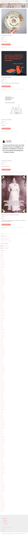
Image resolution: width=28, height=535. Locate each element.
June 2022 (2, 323)
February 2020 (3, 365)
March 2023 (2, 309)
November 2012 (3, 487)
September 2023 (3, 300)
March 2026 (2, 258)
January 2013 (2, 484)
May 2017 (2, 415)
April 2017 (2, 416)
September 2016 (3, 427)
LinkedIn (6, 518)
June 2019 (2, 377)
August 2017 (2, 410)
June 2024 (2, 288)
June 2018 (2, 395)
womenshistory (3, 228)
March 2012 (2, 499)
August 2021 (2, 338)
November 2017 (3, 406)
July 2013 (2, 475)
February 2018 (3, 401)
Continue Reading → (6, 44)
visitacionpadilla (20, 227)
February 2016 (3, 436)
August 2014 (2, 457)
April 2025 (2, 273)
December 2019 (3, 368)
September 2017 (3, 409)
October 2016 (2, 425)
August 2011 (2, 510)
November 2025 (3, 264)
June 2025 (2, 270)
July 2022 (2, 321)
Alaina (3, 38)
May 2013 (2, 478)
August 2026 (2, 252)
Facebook (6, 524)
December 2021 (3, 332)
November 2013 (3, 469)
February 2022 (3, 329)
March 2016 (2, 434)
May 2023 (2, 306)
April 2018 (2, 398)
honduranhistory (11, 227)
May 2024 (2, 290)
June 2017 (2, 413)
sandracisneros (14, 172)
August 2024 (2, 285)
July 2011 (2, 511)
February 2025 (3, 276)
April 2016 (2, 433)
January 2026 (2, 261)
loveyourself (6, 131)
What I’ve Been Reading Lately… (5, 239)
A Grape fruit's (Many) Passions (9, 1)
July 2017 (2, 412)
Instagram (6, 522)
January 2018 (2, 403)
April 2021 (2, 344)
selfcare (9, 131)
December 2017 (3, 404)
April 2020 (2, 362)
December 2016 (3, 422)
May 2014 (2, 460)
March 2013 (2, 481)
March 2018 (2, 400)
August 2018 (2, 392)
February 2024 (3, 294)
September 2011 (3, 508)
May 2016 (2, 431)
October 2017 (2, 407)
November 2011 (3, 505)
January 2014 (2, 466)
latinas (17, 227)
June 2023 (2, 305)
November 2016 (3, 424)
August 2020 (2, 356)
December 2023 (3, 296)
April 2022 (2, 326)
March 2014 (2, 463)
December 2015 (3, 439)
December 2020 (3, 350)
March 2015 (2, 448)
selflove (11, 131)
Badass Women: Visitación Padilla (10, 215)
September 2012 (3, 490)
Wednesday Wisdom (6, 35)
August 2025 (2, 267)
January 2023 (2, 312)
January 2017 (2, 421)
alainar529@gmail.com (7, 527)
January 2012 (2, 502)
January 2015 (2, 451)
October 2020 (2, 353)
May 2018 (2, 397)
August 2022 (2, 320)
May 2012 (2, 496)
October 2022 (2, 317)
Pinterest (6, 520)
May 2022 (2, 324)
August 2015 (2, 445)
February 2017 (3, 419)
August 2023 (2, 302)
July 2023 (2, 303)
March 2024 (2, 293)
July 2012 (2, 493)
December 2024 (3, 279)
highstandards (6, 172)
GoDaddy (25, 533)
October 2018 (2, 389)
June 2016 (2, 430)
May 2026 (2, 255)
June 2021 (2, 341)
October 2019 (2, 371)
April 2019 (2, 380)
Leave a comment (4, 39)
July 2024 (2, 287)
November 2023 (3, 297)
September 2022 (3, 318)
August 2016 (2, 428)
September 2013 (3, 472)
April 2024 (2, 291)
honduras (14, 227)
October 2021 (2, 335)
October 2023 (2, 299)
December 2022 (3, 314)
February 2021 (3, 347)
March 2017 (2, 418)
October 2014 (2, 454)
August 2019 (2, 374)
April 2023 (2, 308)
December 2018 (3, 386)
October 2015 (2, 442)
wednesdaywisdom (15, 131)
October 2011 (2, 507)
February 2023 (3, 311)
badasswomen (6, 227)
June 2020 (2, 359)
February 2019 (3, 383)
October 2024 (2, 282)
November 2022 (3, 315)
